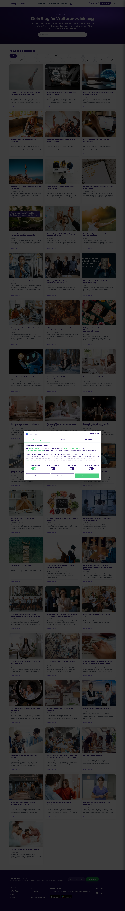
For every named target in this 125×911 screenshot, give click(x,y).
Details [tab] (62, 439)
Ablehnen (38, 475)
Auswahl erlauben (62, 475)
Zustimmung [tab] (37, 440)
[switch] (53, 468)
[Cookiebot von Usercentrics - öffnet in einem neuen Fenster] (91, 434)
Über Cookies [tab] (88, 439)
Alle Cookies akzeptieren (87, 475)
